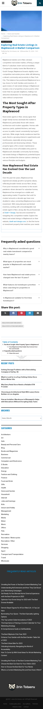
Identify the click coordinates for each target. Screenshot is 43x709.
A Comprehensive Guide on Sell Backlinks (16, 629)
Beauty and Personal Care (11, 444)
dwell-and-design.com (17, 221)
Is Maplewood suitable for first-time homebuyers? (21, 299)
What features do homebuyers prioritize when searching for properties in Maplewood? (21, 288)
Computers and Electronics (11, 461)
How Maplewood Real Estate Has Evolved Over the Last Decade (23, 347)
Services (4, 544)
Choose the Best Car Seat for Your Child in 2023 (18, 664)
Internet (4, 498)
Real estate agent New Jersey (11, 322)
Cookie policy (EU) (15, 704)
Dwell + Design (10, 213)
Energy (3, 471)
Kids (3, 504)
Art (2, 438)
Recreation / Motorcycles (10, 538)
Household (5, 494)
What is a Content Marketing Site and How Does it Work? (21, 670)
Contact (26, 707)
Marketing (5, 514)
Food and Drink (7, 481)
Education (5, 468)
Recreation (5, 534)
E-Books (4, 464)
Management (6, 511)
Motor (3, 521)
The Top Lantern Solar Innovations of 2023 (16, 620)
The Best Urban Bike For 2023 (11, 643)
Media (3, 518)
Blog (3, 448)
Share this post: (14, 353)
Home (5, 704)
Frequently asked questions (13, 351)
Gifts (3, 484)
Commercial (6, 458)
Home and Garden (6, 41)
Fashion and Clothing (9, 474)
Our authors (26, 704)
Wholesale (5, 561)
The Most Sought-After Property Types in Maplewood (21, 344)
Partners (35, 704)
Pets (2, 531)
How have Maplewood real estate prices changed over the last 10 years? (21, 276)
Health (3, 488)
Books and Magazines (9, 451)
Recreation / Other (8, 541)
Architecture (5, 434)
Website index (16, 707)
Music (3, 524)
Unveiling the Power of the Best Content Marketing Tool (21, 584)
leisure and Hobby (8, 508)
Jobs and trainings (8, 501)
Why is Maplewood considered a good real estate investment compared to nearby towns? (21, 251)
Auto (3, 441)
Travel (3, 558)
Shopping (4, 548)
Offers (3, 528)
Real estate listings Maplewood (12, 326)
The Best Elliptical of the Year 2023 (13, 634)
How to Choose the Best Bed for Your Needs (17, 667)
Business (4, 454)
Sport (3, 551)
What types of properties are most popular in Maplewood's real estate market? (21, 264)
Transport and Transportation (12, 554)
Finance (4, 478)
